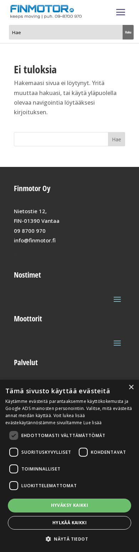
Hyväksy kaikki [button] (69, 505)
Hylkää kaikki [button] (69, 523)
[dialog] (69, 466)
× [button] (131, 387)
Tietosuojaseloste (33, 255)
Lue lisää (92, 423)
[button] (69, 539)
